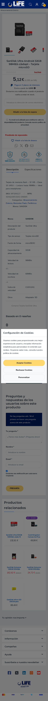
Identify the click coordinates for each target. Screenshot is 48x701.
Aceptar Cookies (24, 363)
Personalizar (24, 377)
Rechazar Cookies (24, 370)
